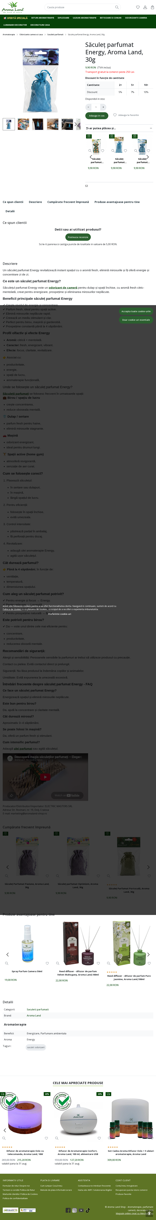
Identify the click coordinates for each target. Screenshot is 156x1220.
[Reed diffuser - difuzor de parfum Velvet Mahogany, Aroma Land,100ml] (78, 943)
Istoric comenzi (140, 1190)
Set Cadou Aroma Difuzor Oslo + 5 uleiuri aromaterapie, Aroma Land (131, 1152)
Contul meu (121, 1185)
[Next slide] (75, 124)
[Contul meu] (145, 7)
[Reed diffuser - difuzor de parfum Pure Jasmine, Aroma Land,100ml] (129, 943)
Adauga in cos (97, 115)
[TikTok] (88, 1210)
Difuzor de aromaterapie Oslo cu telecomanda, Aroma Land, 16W (25, 1152)
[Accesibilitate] (149, 1213)
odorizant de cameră (63, 287)
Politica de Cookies (29, 1194)
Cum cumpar (46, 1185)
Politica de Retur (27, 1190)
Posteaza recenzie (78, 237)
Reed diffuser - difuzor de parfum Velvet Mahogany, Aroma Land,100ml (78, 973)
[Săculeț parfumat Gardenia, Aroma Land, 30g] (96, 144)
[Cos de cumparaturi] (152, 7)
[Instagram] (75, 1210)
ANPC (90, 1190)
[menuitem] (23, 124)
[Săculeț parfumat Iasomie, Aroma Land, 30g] (119, 144)
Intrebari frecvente (102, 1185)
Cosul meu (57, 1185)
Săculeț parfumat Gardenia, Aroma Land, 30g (96, 161)
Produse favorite (123, 1194)
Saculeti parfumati (55, 34)
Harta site (82, 1190)
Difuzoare (63, 17)
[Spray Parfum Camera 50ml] (27, 943)
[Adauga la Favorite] (102, 150)
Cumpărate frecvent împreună (68, 202)
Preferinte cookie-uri (59, 614)
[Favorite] (138, 7)
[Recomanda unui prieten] (87, 185)
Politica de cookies (12, 609)
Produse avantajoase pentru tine (117, 202)
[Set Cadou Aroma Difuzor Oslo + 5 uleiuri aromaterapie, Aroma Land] (131, 1117)
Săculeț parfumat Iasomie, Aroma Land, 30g (119, 161)
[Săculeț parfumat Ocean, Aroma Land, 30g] (142, 144)
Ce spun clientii (13, 202)
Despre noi (25, 1185)
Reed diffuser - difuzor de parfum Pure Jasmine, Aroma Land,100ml (129, 977)
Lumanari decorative (15, 25)
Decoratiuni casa (40, 25)
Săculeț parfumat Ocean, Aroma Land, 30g (142, 161)
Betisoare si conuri (110, 17)
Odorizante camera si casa (31, 34)
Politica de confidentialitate (15, 1198)
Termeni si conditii (11, 1190)
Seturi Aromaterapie (42, 17)
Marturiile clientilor (11, 1194)
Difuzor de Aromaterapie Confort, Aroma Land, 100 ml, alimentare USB (78, 1152)
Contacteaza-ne (85, 1185)
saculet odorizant (36, 1047)
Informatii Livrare (64, 1190)
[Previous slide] (7, 124)
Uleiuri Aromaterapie (84, 17)
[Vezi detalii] (90, 150)
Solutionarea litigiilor (102, 1190)
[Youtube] (82, 1210)
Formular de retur (11, 1185)
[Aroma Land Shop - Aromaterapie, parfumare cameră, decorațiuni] (15, 7)
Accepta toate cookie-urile (136, 311)
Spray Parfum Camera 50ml (27, 971)
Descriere (35, 202)
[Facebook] (69, 1210)
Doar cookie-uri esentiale (136, 319)
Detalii (10, 211)
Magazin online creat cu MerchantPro (134, 1213)
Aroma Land (34, 1015)
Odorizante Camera (136, 17)
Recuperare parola (124, 1190)
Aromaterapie (9, 34)
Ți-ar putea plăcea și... (101, 128)
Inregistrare (132, 1185)
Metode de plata (48, 1190)
